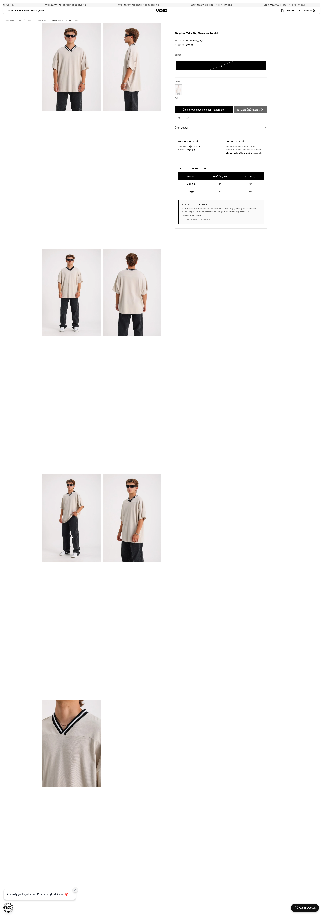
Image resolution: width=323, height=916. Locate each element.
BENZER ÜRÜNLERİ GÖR (250, 109)
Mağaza (12, 10)
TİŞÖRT (30, 20)
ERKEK (20, 20)
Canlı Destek (307, 907)
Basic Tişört (42, 20)
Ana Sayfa (9, 20)
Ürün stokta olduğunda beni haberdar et (204, 109)
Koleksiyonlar (37, 10)
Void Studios (23, 10)
